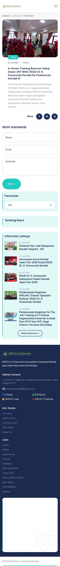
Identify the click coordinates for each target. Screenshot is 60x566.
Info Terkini (7, 413)
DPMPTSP (6, 492)
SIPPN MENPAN (9, 487)
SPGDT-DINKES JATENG (12, 478)
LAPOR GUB (7, 473)
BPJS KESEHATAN (10, 468)
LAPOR (5, 445)
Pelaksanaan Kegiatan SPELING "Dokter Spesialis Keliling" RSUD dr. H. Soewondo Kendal (35, 297)
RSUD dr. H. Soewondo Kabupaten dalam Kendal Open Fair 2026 (34, 279)
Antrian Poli (7, 432)
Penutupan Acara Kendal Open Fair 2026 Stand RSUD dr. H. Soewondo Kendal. (35, 262)
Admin (26, 63)
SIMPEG (5, 450)
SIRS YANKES (8, 482)
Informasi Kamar (9, 423)
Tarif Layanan (8, 427)
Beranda (6, 16)
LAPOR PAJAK (8, 454)
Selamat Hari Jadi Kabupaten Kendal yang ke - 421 (36, 247)
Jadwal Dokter (8, 418)
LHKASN (6, 459)
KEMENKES (7, 464)
